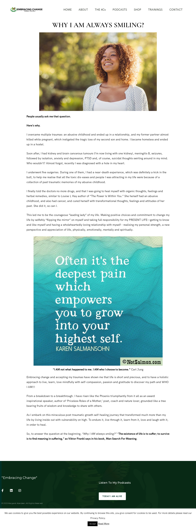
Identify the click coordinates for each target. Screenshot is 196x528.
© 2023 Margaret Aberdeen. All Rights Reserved (22, 503)
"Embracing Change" (19, 478)
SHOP (137, 9)
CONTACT (176, 9)
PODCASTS (120, 9)
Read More (103, 523)
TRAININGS (155, 9)
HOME (67, 9)
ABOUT (83, 9)
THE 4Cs (100, 9)
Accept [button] (92, 523)
